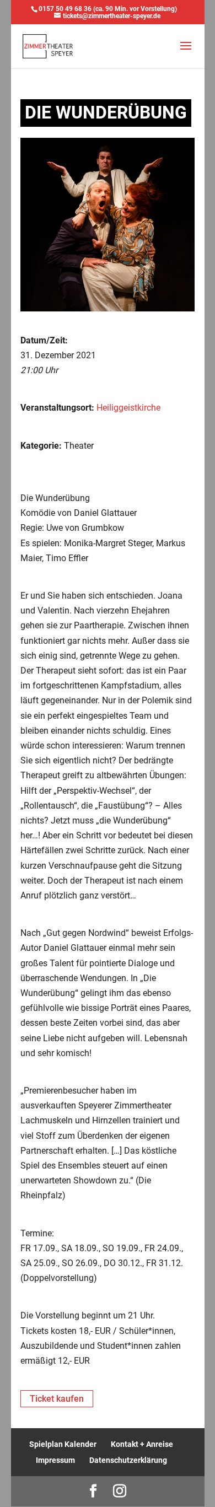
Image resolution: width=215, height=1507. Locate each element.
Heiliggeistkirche (128, 407)
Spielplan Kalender (62, 1444)
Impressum (55, 1460)
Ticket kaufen (57, 1398)
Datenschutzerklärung (128, 1460)
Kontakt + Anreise (142, 1444)
